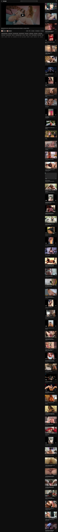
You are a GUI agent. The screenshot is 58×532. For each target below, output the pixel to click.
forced (46, 138)
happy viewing (47, 434)
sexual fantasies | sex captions (49, 159)
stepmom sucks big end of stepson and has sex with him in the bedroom (49, 297)
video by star (47, 106)
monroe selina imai (21, 33)
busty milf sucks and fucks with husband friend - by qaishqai (49, 530)
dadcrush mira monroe (4, 33)
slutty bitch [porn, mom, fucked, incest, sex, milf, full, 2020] (49, 31)
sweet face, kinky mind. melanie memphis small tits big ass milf (49, 265)
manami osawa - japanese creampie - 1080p (48, 53)
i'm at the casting (47, 255)
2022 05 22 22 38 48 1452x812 (49, 424)
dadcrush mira (10, 33)
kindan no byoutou (47, 10)
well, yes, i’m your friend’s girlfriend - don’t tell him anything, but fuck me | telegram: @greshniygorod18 (50, 498)
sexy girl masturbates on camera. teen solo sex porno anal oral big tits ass (49, 361)
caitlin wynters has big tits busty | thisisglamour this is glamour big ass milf (49, 414)
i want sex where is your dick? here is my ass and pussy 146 (50, 465)
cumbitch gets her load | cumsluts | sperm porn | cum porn (50, 202)
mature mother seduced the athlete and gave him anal (50, 170)
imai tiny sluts (26, 33)
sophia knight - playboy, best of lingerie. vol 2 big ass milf (49, 350)
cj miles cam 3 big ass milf (48, 307)
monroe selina (40, 33)
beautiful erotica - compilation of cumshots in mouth (49, 509)
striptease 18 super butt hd (49, 276)
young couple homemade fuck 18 (49, 317)
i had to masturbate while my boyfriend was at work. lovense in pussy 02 (49, 339)
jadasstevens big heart (48, 234)
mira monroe (35, 33)
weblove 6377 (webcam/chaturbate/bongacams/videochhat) (50, 392)
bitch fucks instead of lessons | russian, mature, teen (49, 224)
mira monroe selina (15, 33)
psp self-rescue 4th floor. (48, 286)
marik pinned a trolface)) (48, 381)
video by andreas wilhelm (48, 371)
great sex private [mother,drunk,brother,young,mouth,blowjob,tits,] (50, 181)
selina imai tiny (31, 33)
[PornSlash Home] (5, 1)
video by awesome (47, 63)
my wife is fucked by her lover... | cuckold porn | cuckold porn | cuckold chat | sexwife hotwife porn (49, 214)
